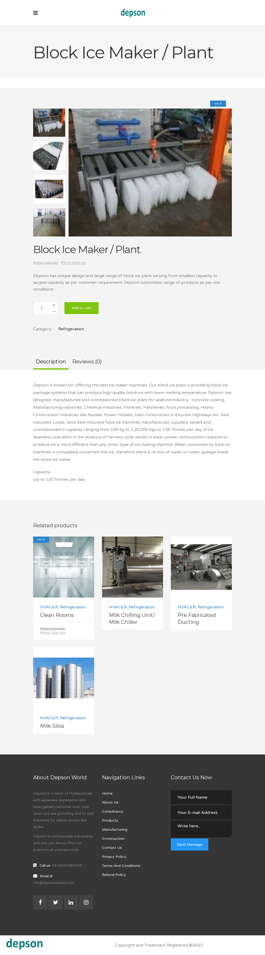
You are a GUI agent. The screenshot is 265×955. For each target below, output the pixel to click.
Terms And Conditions (121, 866)
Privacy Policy (114, 856)
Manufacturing (114, 829)
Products (110, 820)
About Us (110, 802)
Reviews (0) (87, 361)
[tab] (51, 362)
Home (107, 793)
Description (51, 361)
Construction (113, 838)
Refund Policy (114, 875)
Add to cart (81, 308)
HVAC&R (49, 607)
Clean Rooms (57, 615)
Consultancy (112, 811)
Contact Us (112, 847)
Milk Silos (52, 726)
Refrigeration (71, 329)
